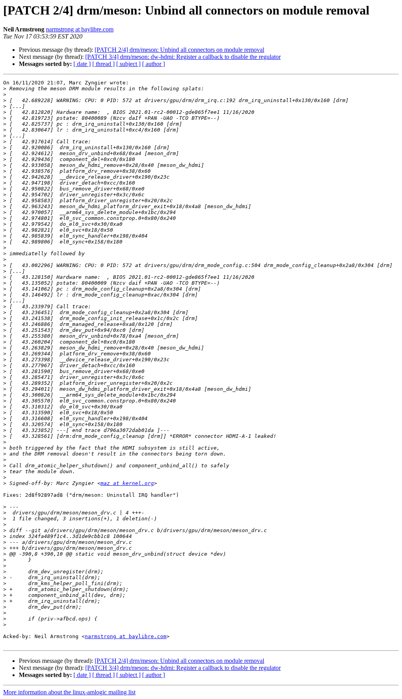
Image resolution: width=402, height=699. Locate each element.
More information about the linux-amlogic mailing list (69, 692)
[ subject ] (128, 63)
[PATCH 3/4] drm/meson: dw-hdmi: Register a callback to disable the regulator (183, 56)
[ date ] (82, 63)
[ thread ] (103, 63)
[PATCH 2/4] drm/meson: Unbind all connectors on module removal (179, 49)
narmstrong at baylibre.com (79, 29)
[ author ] (153, 63)
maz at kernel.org (127, 483)
